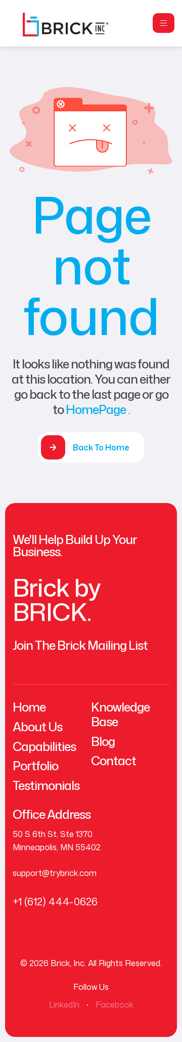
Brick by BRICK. (57, 599)
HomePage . (98, 409)
